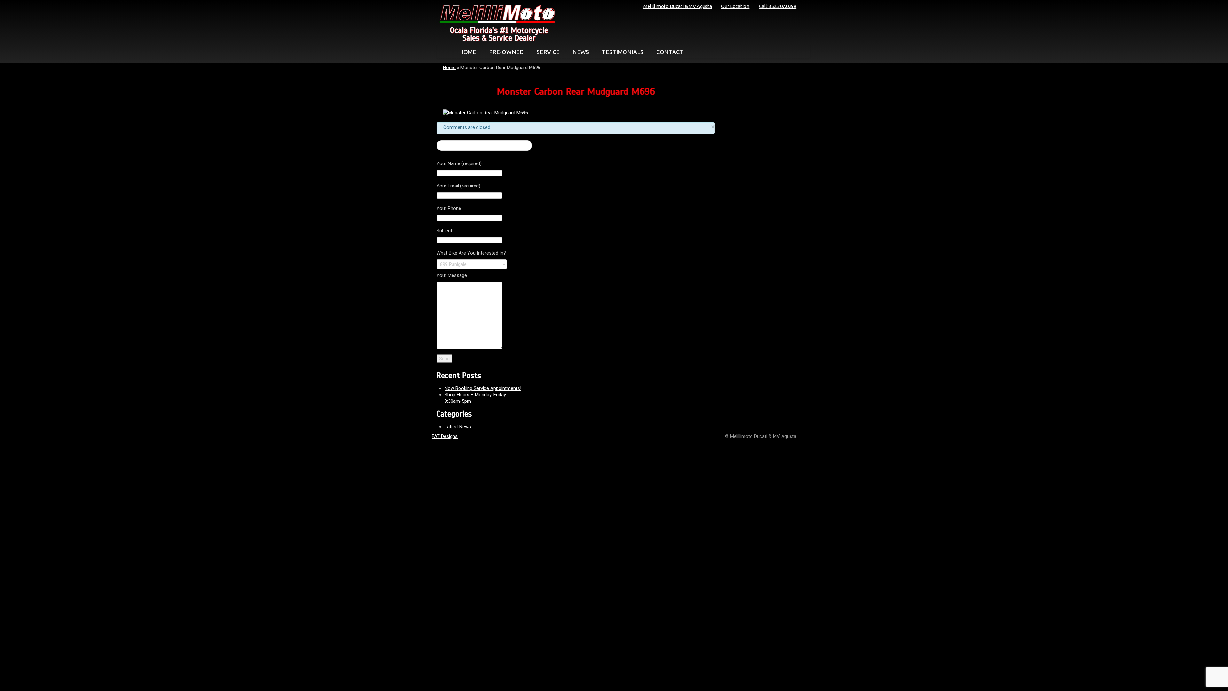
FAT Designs (445, 436)
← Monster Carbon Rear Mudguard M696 (484, 145)
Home (449, 67)
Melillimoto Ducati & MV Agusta (677, 6)
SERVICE (548, 52)
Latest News (458, 427)
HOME (467, 52)
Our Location (735, 6)
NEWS (580, 52)
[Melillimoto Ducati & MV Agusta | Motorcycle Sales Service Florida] (496, 14)
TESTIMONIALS (622, 52)
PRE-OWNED (506, 52)
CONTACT (669, 52)
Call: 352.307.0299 (777, 6)
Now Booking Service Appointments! (483, 388)
